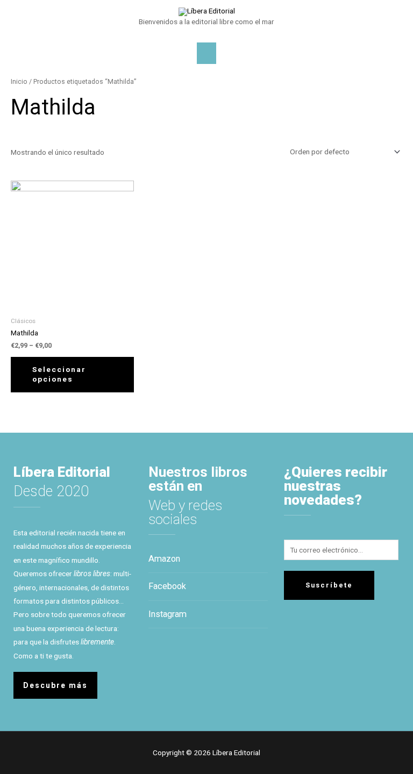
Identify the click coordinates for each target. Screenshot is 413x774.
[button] (55, 685)
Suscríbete (329, 585)
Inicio (19, 81)
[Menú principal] (206, 53)
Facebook (167, 586)
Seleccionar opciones (59, 374)
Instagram (167, 614)
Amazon (164, 559)
